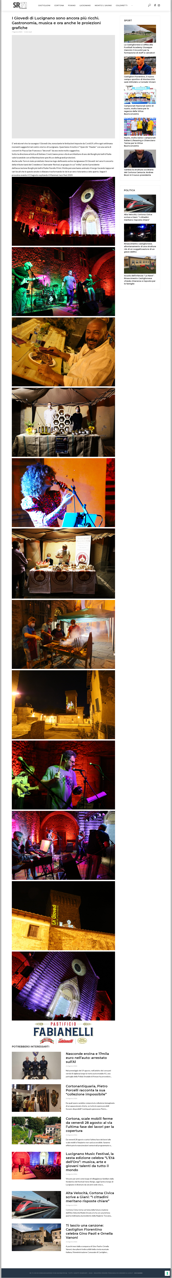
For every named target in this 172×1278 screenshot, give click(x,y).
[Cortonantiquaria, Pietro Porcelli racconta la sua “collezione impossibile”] (36, 1098)
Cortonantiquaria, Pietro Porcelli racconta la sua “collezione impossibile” (87, 1090)
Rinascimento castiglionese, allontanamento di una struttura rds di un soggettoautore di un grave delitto (140, 248)
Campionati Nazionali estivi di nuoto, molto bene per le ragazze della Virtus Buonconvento (139, 110)
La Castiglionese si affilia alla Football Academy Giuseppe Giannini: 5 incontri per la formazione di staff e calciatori (139, 48)
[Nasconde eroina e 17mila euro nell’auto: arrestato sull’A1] (36, 1065)
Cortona (59, 5)
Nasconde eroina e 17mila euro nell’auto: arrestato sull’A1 (87, 1058)
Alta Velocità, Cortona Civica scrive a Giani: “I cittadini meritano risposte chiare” (90, 1197)
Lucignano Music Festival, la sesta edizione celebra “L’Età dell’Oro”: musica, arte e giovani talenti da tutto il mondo (90, 1162)
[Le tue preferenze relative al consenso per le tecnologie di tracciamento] (167, 1273)
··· (132, 5)
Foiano (72, 5)
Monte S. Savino (103, 5)
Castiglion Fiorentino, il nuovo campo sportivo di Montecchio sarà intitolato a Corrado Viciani (140, 79)
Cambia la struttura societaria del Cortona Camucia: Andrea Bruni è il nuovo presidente (138, 172)
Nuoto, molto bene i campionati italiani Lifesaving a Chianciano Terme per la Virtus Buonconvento (140, 142)
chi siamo (138, 1273)
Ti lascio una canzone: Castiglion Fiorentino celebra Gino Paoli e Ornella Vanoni (89, 1231)
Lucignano (85, 5)
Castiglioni (44, 5)
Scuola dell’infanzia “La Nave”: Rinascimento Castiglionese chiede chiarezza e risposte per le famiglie (139, 279)
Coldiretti (121, 5)
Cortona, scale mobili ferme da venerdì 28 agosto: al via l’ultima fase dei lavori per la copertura (90, 1125)
